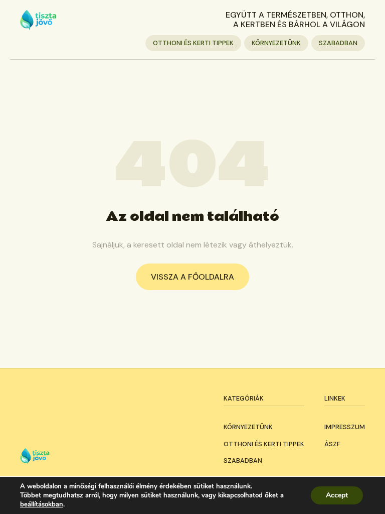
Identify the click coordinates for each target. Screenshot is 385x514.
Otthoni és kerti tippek (193, 43)
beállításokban (41, 504)
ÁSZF (332, 444)
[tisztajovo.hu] (38, 20)
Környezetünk (276, 43)
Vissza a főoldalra (192, 277)
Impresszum (344, 427)
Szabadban (338, 43)
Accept (337, 495)
